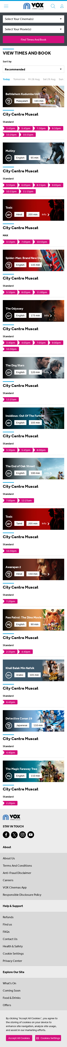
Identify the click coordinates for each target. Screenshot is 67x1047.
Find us (7, 924)
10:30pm (11, 349)
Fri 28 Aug (34, 79)
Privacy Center (12, 961)
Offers (7, 1005)
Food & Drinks (12, 998)
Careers (8, 880)
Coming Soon (11, 990)
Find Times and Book (33, 39)
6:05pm (25, 185)
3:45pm (10, 128)
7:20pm (10, 601)
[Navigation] (6, 6)
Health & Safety (13, 946)
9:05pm (56, 185)
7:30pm (41, 128)
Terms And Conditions (17, 865)
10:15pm (11, 191)
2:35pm (10, 651)
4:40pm (25, 651)
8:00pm (41, 450)
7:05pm (25, 241)
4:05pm (25, 342)
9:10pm (56, 128)
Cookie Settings (13, 953)
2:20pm (10, 803)
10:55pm (28, 134)
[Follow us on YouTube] (30, 834)
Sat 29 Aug (49, 79)
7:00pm (10, 500)
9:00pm (56, 342)
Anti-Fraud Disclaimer (17, 873)
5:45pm (25, 128)
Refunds (8, 917)
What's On (9, 983)
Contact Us (10, 939)
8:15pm (41, 185)
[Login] (62, 6)
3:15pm (10, 241)
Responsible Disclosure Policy (22, 894)
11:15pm (28, 191)
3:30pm (10, 450)
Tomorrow (19, 79)
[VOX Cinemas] (33, 7)
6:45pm (10, 702)
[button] (48, 1038)
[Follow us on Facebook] (6, 834)
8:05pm (25, 292)
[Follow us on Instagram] (22, 834)
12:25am (11, 399)
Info (50, 101)
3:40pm (10, 342)
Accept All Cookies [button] (19, 1038)
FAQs (6, 931)
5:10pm (10, 292)
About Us (9, 858)
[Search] (53, 6)
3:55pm (10, 185)
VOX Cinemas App (15, 887)
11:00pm (42, 292)
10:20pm (11, 134)
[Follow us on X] (14, 835)
